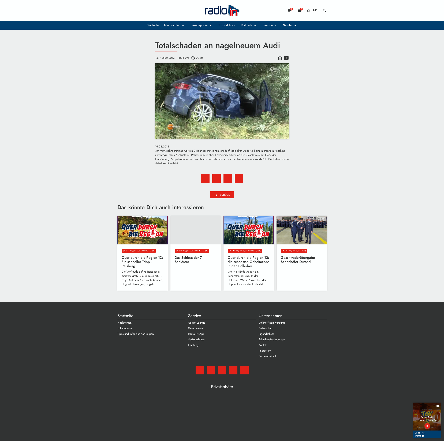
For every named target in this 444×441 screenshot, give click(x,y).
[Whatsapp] (141, 10)
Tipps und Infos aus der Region (135, 334)
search (324, 10)
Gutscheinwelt (196, 328)
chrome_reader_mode (286, 57)
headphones (280, 57)
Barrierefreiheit (267, 356)
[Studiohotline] (148, 10)
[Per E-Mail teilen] (239, 178)
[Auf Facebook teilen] (205, 178)
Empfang (193, 345)
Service (268, 25)
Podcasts (246, 25)
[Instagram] (134, 10)
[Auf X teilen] (216, 178)
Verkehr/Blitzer (196, 339)
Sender (287, 25)
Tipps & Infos (226, 25)
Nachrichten (172, 25)
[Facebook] (127, 10)
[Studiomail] (120, 10)
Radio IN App (196, 334)
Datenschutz (266, 328)
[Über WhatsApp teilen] (227, 178)
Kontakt (263, 345)
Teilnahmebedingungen (272, 339)
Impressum (265, 351)
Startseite (153, 25)
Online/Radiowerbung (272, 323)
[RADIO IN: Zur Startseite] (222, 10)
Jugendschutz (266, 334)
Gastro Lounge (196, 323)
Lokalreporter (199, 25)
